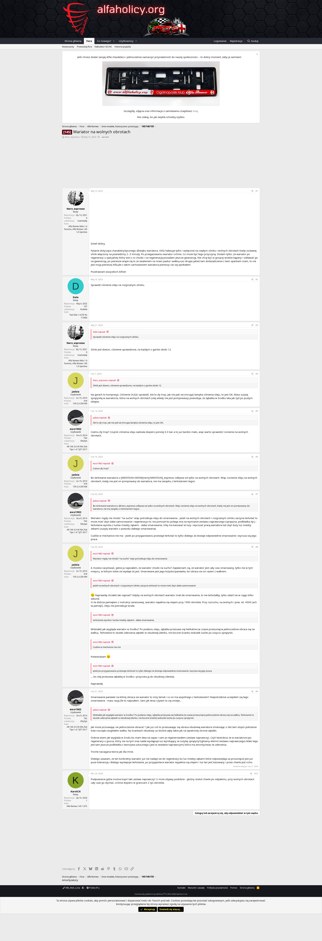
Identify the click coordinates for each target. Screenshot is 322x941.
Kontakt (181, 887)
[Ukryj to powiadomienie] (256, 54)
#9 (257, 691)
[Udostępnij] (252, 191)
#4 (257, 373)
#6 (257, 456)
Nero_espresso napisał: (104, 380)
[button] (114, 41)
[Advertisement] (161, 164)
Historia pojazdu (123, 46)
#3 (257, 325)
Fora (89, 41)
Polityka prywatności (217, 887)
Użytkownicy (126, 41)
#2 (257, 279)
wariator (105, 137)
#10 (256, 773)
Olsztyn (83, 440)
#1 (257, 191)
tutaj (195, 111)
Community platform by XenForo (161, 894)
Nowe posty (68, 46)
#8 (257, 546)
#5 (257, 411)
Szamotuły (82, 220)
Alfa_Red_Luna (72, 887)
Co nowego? (104, 41)
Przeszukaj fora (84, 46)
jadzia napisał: (100, 417)
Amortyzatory (70, 880)
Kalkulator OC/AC (103, 46)
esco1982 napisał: (101, 463)
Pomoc (233, 887)
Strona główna (73, 41)
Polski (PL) (94, 887)
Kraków (83, 309)
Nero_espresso (72, 136)
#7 (257, 494)
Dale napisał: (99, 331)
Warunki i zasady (196, 887)
